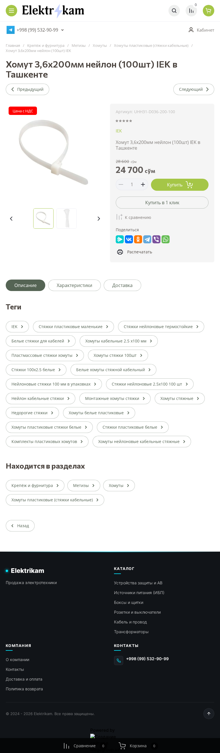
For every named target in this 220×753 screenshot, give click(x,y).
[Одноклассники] (138, 239)
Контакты (15, 669)
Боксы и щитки (128, 602)
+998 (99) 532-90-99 (37, 30)
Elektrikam (27, 570)
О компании (17, 659)
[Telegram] (147, 239)
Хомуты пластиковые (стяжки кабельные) (151, 45)
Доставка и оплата (24, 679)
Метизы (79, 45)
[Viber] (156, 239)
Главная (13, 45)
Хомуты (100, 45)
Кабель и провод (130, 621)
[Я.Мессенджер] (120, 239)
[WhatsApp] (166, 239)
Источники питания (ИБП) (139, 592)
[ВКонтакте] (129, 239)
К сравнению (138, 217)
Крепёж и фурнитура (45, 45)
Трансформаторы (131, 631)
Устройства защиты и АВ (138, 582)
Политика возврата (24, 688)
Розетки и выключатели (137, 612)
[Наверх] (208, 713)
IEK (119, 131)
